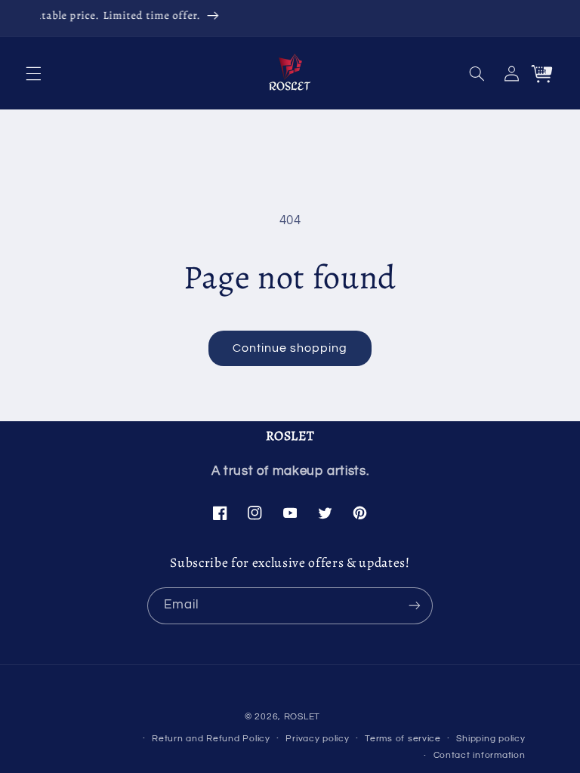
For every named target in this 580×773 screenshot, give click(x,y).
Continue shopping (290, 348)
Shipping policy (490, 739)
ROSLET (302, 717)
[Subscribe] (414, 605)
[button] (33, 73)
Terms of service (403, 739)
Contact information (479, 755)
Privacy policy (317, 739)
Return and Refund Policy (211, 739)
